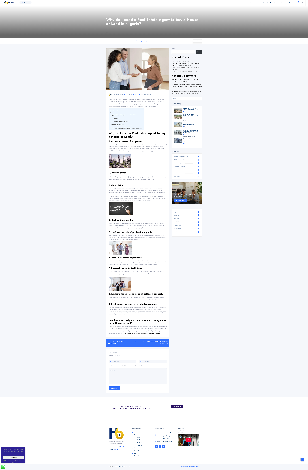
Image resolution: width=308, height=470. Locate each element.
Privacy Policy (192, 466)
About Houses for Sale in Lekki (181, 156)
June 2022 (176, 218)
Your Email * (141, 358)
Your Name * (111, 358)
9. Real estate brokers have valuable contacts (121, 127)
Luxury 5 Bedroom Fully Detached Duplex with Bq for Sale (190, 140)
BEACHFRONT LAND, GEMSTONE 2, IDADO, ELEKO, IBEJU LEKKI (191, 116)
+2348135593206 (167, 441)
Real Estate (177, 176)
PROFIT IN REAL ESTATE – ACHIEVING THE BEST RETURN (186, 63)
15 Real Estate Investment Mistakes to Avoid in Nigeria (184, 91)
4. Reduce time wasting (117, 120)
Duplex (185, 128)
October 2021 (177, 232)
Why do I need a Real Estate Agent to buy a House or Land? (123, 114)
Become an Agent (180, 200)
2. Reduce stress (116, 117)
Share (198, 41)
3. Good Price (115, 118)
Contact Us (280, 3)
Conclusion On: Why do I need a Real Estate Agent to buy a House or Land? (127, 128)
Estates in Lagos (178, 163)
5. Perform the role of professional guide (120, 121)
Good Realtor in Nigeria (117, 41)
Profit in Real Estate (179, 173)
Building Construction (179, 160)
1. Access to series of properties (118, 115)
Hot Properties (184, 466)
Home (251, 3)
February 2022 (177, 225)
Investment (176, 170)
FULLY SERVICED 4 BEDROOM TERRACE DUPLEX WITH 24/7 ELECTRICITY (191, 131)
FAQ (275, 3)
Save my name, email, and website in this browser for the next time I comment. (128, 365)
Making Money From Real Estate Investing (182, 65)
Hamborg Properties (114, 466)
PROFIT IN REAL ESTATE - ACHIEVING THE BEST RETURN (185, 80)
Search (173, 48)
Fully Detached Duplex (192, 145)
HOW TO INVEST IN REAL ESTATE (181, 61)
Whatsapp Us (14, 457)
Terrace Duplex (191, 128)
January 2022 (177, 228)
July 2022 (176, 215)
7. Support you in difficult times (118, 124)
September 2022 (178, 212)
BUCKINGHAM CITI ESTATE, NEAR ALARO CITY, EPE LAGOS (191, 109)
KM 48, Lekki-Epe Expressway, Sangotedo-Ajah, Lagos (169, 436)
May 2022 (176, 222)
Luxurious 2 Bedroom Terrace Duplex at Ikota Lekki (190, 123)
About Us (269, 3)
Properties (257, 3)
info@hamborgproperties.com (170, 432)
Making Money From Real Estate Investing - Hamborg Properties (186, 84)
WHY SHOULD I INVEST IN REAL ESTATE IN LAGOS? (185, 72)
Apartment (140, 445)
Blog (264, 3)
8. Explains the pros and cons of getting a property (122, 125)
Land (184, 120)
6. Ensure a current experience (119, 122)
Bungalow (139, 442)
